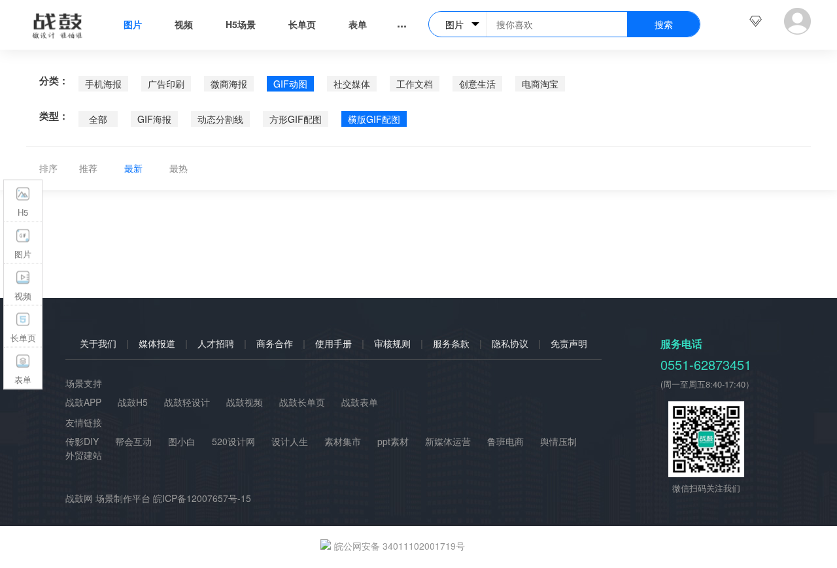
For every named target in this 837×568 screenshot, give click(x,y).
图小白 (182, 441)
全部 (98, 118)
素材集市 (342, 441)
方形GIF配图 (295, 118)
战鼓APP (83, 402)
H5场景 (241, 24)
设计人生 (289, 441)
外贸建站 (83, 454)
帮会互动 (133, 441)
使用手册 (333, 343)
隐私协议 (510, 343)
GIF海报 (154, 118)
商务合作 (274, 343)
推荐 (88, 168)
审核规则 (392, 343)
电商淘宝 (540, 83)
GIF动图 (290, 83)
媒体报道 (157, 343)
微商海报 (229, 83)
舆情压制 (558, 441)
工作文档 (414, 83)
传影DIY (82, 441)
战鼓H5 (133, 402)
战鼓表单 (359, 402)
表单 (358, 24)
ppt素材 (393, 441)
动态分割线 (220, 118)
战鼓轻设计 (187, 402)
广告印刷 (166, 83)
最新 (133, 168)
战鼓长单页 (302, 402)
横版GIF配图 (374, 118)
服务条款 (451, 343)
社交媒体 (351, 83)
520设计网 (233, 441)
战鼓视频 (244, 402)
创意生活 (477, 83)
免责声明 (569, 343)
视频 (184, 24)
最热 (178, 168)
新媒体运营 (448, 441)
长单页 (302, 24)
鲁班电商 (505, 441)
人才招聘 (215, 343)
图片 (133, 24)
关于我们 (98, 343)
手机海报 (103, 83)
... (402, 22)
